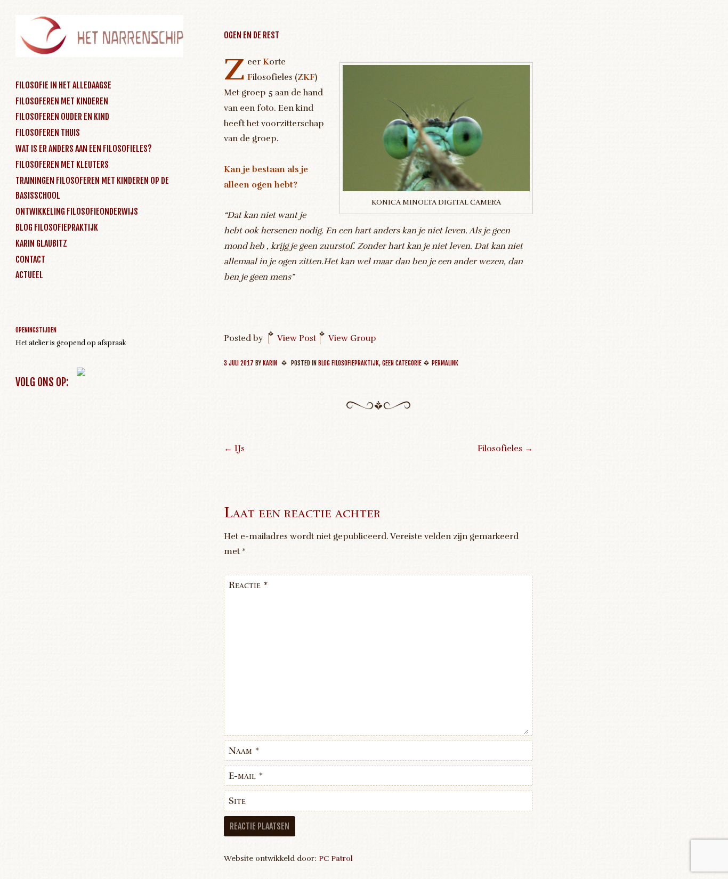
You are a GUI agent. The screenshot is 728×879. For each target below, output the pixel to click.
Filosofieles (505, 448)
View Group (352, 338)
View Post (296, 338)
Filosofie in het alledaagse (63, 85)
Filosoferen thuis (47, 132)
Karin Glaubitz (41, 243)
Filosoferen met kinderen (61, 101)
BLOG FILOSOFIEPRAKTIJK (56, 227)
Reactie (248, 585)
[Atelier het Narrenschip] (99, 54)
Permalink (445, 363)
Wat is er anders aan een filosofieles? (83, 148)
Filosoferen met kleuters (62, 164)
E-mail (246, 776)
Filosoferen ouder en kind (62, 116)
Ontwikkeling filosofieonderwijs (76, 211)
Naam (244, 750)
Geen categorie (402, 363)
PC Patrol (336, 858)
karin (270, 363)
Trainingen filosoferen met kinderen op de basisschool (92, 188)
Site (237, 801)
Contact (30, 259)
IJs (234, 448)
